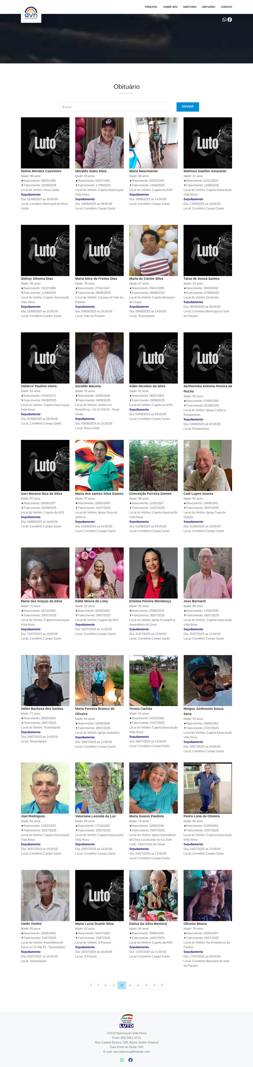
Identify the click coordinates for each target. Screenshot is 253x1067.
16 (154, 985)
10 (105, 985)
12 (121, 985)
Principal (151, 7)
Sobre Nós (170, 7)
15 (146, 985)
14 (138, 985)
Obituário (208, 7)
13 (130, 985)
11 (113, 985)
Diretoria (189, 7)
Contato (226, 7)
